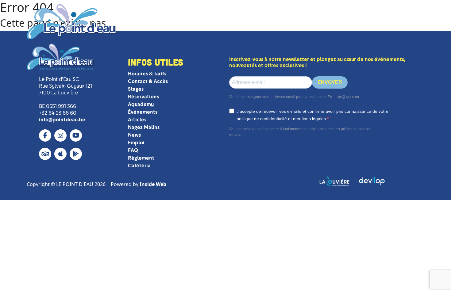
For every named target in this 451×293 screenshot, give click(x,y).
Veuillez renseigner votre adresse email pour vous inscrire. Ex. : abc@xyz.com (294, 97)
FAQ (133, 150)
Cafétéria (139, 165)
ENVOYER (330, 82)
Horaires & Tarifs (147, 73)
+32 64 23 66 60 (57, 113)
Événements (142, 112)
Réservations (143, 96)
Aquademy (141, 104)
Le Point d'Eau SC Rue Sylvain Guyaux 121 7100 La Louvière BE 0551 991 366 (65, 92)
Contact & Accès (148, 81)
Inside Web (153, 184)
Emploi (136, 142)
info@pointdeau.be (62, 119)
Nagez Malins (144, 127)
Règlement (141, 158)
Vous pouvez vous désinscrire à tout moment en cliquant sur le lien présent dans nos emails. (299, 132)
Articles (137, 119)
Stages (136, 89)
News (134, 135)
